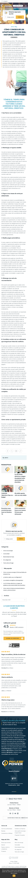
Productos (3, 851)
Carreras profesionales (6, 828)
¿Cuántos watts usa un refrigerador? (12, 577)
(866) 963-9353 (15, 799)
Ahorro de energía (8, 550)
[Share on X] (12, 451)
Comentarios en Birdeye (6, 833)
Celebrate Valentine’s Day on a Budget (7, 495)
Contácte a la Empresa (20, 828)
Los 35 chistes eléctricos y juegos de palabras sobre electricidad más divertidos (20, 478)
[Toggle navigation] (26, 5)
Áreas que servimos (6, 842)
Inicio (12, 26)
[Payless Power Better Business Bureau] (14, 645)
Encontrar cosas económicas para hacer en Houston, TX (6, 511)
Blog (16, 26)
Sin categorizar (7, 560)
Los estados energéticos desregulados (13, 580)
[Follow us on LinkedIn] (18, 813)
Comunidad (6, 554)
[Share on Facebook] (7, 451)
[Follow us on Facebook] (10, 813)
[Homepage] (6, 5)
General (3, 845)
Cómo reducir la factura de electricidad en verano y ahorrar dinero (14, 589)
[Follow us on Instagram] (13, 813)
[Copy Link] (20, 451)
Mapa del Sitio (5, 839)
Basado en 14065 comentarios (16, 627)
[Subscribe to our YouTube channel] (15, 813)
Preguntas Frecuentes (20, 835)
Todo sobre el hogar (8, 563)
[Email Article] (16, 451)
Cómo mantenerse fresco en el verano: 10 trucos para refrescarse (20, 511)
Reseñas (3, 831)
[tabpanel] (14, 780)
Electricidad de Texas (8, 557)
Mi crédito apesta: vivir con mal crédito (21, 494)
